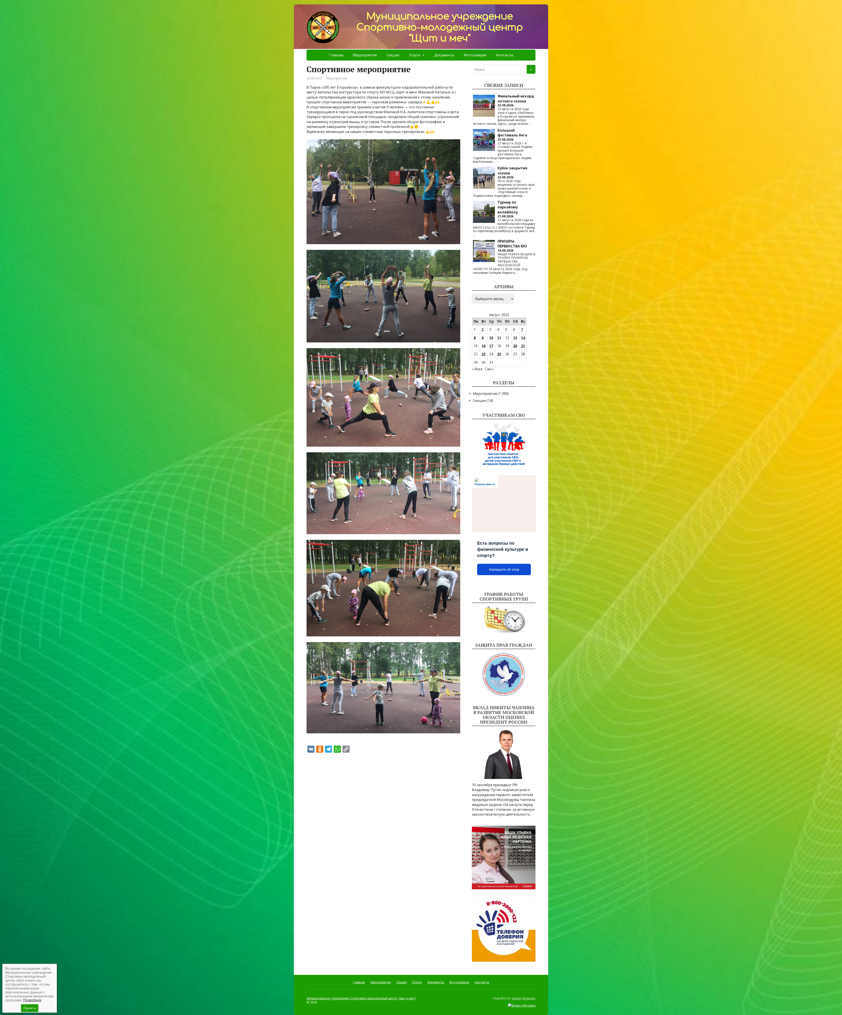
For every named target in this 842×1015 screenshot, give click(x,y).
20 (515, 346)
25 (499, 354)
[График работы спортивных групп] (503, 620)
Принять (29, 1008)
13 (515, 337)
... (530, 124)
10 (491, 337)
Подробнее (32, 1000)
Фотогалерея (475, 55)
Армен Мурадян (523, 998)
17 (491, 346)
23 (483, 354)
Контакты (504, 55)
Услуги (414, 55)
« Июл (477, 369)
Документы (444, 55)
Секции (392, 55)
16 (483, 346)
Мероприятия (365, 55)
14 (523, 337)
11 (499, 337)
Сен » (489, 369)
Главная (336, 55)
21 (523, 346)
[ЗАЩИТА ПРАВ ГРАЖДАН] (503, 674)
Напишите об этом (504, 569)
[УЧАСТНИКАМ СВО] (503, 444)
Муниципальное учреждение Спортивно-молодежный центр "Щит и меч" (361, 998)
